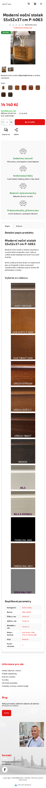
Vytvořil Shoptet (24, 785)
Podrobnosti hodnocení (23, 28)
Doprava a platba (8, 677)
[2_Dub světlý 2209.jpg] (23, 321)
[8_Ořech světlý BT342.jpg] (23, 399)
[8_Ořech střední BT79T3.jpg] (23, 373)
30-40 (24, 627)
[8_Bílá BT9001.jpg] (23, 477)
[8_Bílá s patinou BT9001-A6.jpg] (23, 503)
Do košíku (31, 122)
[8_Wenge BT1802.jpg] (23, 451)
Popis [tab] (7, 226)
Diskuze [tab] (19, 226)
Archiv (6, 713)
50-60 (24, 616)
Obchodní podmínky (10, 683)
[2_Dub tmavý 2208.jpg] (23, 347)
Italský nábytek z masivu (11, 670)
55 (28, 616)
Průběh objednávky (9, 674)
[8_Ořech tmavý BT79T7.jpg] (23, 425)
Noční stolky (27, 608)
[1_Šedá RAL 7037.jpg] (23, 581)
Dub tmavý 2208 (28, 632)
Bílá (23, 612)
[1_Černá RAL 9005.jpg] (23, 529)
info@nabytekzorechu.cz (12, 762)
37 (28, 627)
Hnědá (28, 612)
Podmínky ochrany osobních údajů (15, 686)
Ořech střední (27, 635)
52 (28, 621)
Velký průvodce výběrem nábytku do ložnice (20, 704)
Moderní (25, 639)
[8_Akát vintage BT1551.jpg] (23, 295)
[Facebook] (5, 770)
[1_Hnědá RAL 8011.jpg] (23, 555)
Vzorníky (5, 680)
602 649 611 (6, 764)
